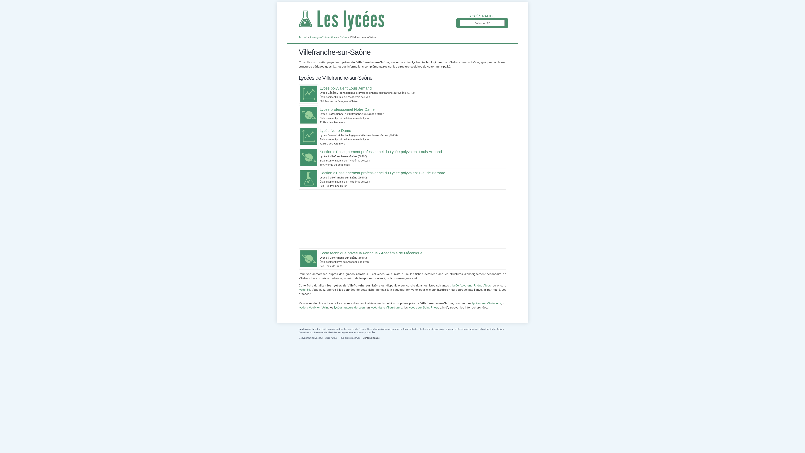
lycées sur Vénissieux (486, 303)
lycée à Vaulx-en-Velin (313, 307)
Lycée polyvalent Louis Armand (346, 88)
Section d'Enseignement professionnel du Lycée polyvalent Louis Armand (381, 152)
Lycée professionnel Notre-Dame (347, 109)
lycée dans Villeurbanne (386, 307)
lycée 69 (304, 289)
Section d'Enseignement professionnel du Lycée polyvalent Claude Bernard (382, 173)
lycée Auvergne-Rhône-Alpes (471, 285)
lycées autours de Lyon (349, 307)
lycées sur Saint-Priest (423, 307)
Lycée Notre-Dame (335, 131)
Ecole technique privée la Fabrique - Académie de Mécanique (371, 253)
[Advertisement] (402, 219)
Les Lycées (402, 20)
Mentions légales (371, 338)
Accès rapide (482, 16)
